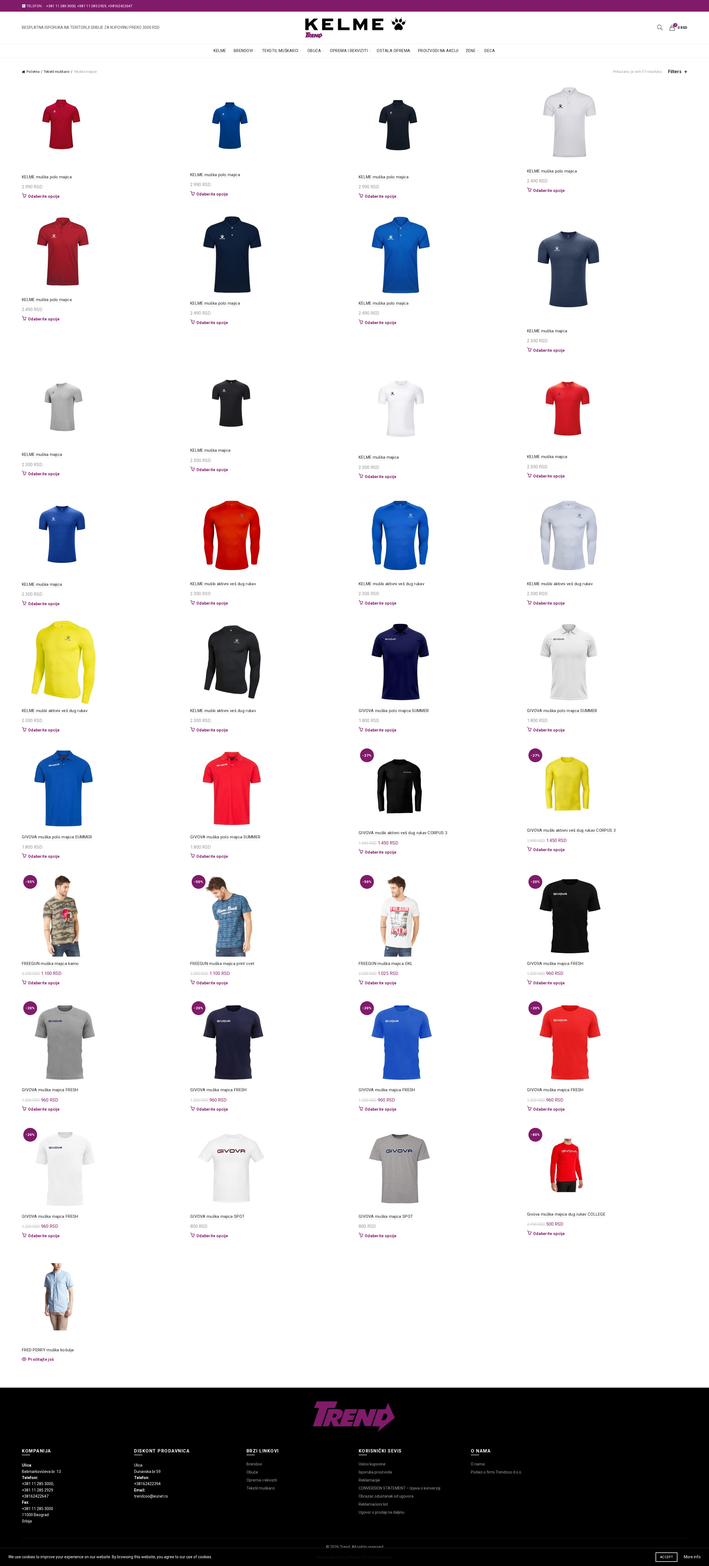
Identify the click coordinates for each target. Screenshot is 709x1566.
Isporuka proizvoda (375, 1472)
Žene (471, 50)
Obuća (314, 50)
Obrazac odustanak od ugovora (386, 1496)
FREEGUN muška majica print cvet (222, 963)
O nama (478, 1464)
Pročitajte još (41, 1359)
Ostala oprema (393, 50)
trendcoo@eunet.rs (151, 1496)
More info (692, 1557)
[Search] (660, 27)
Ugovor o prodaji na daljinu (381, 1512)
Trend (345, 1547)
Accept (666, 1557)
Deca (489, 50)
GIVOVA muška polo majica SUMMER (394, 710)
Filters (675, 71)
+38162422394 (147, 1484)
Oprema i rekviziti (349, 50)
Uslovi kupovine (372, 1464)
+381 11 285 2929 (91, 6)
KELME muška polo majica (47, 176)
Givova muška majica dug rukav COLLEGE (566, 1214)
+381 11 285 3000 (60, 6)
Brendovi (243, 50)
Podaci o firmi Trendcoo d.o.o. (496, 1472)
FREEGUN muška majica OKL (386, 963)
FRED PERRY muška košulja (48, 1349)
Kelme (220, 50)
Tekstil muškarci (280, 50)
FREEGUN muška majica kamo (50, 963)
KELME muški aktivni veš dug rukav (223, 583)
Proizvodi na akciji (438, 50)
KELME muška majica (547, 330)
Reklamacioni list (373, 1504)
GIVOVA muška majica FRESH (555, 963)
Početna (33, 72)
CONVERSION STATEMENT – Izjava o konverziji (399, 1488)
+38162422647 (120, 6)
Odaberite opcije (44, 196)
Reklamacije (369, 1480)
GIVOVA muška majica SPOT (217, 1216)
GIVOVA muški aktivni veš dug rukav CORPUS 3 (403, 832)
